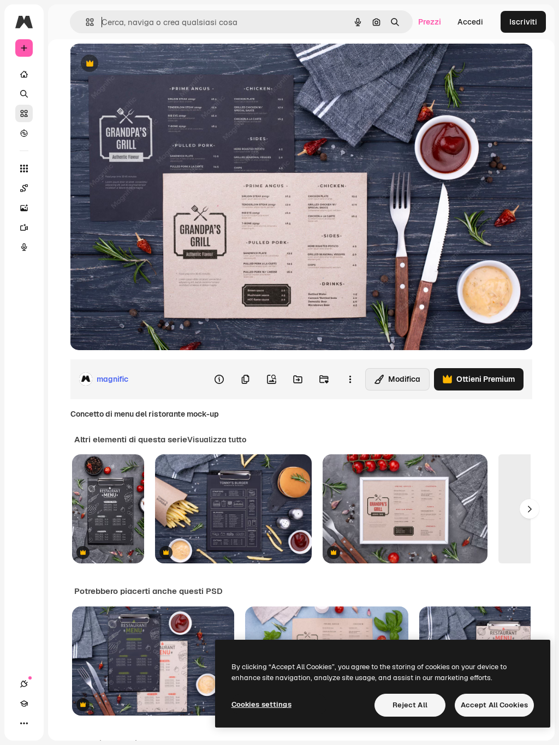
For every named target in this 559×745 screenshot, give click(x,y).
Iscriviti (523, 22)
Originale (141, 64)
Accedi (470, 22)
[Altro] (24, 723)
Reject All (410, 705)
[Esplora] (24, 133)
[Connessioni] (24, 684)
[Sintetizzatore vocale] (24, 247)
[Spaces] (24, 188)
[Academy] (24, 703)
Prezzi (429, 22)
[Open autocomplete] (85, 22)
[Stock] (24, 113)
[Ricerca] (24, 94)
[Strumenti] (24, 168)
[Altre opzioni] (350, 379)
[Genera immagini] (24, 208)
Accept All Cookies (494, 705)
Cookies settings (261, 704)
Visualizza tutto (216, 439)
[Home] (24, 74)
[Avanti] (529, 508)
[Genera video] (24, 227)
